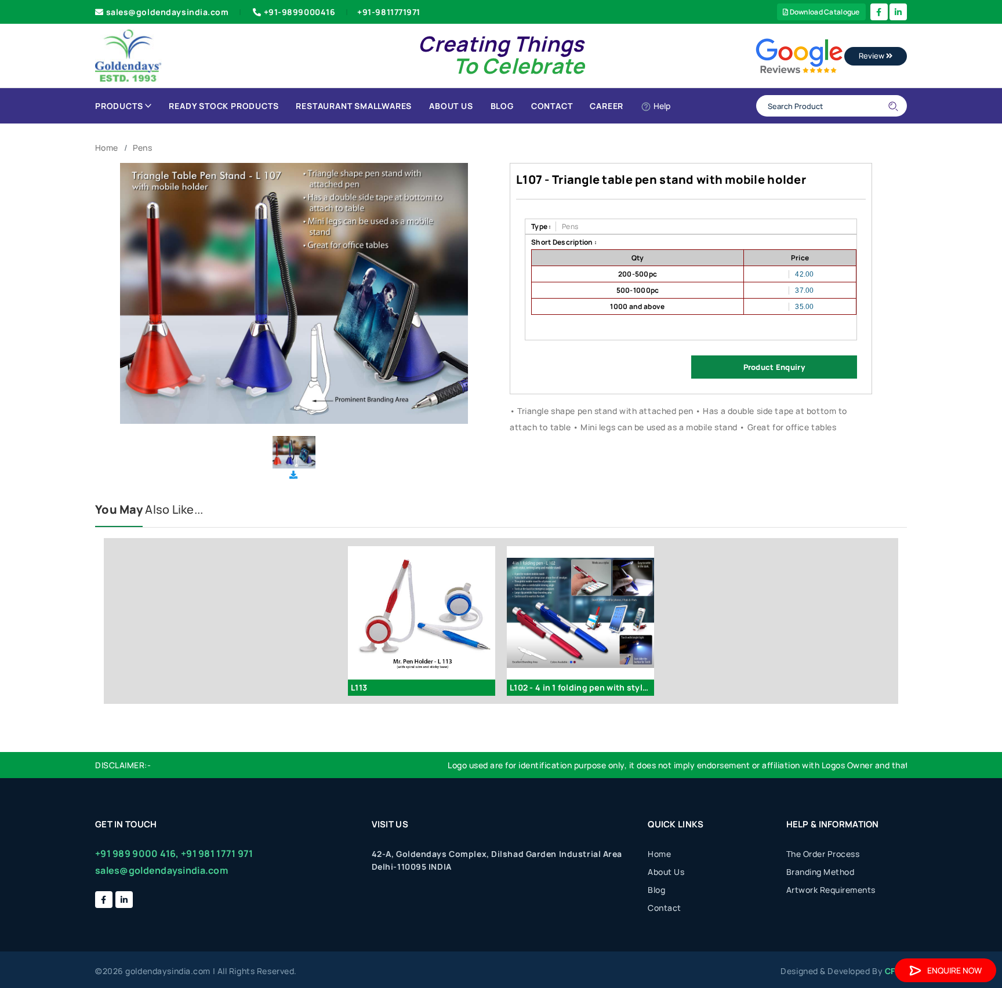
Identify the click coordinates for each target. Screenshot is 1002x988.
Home (106, 147)
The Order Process (823, 853)
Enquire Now (954, 970)
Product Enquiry (774, 367)
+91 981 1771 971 (217, 853)
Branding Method (820, 871)
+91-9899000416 (300, 11)
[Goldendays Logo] (128, 54)
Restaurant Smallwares (354, 105)
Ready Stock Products (223, 105)
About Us (451, 105)
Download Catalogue (823, 12)
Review (872, 55)
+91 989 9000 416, (137, 853)
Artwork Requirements (831, 889)
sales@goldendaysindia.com (167, 11)
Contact (552, 105)
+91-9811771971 (388, 11)
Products (119, 105)
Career (606, 105)
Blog (502, 105)
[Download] (293, 474)
